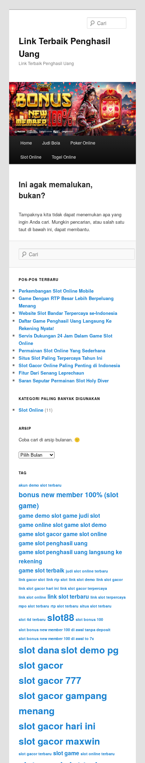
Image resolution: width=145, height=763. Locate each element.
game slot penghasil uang (53, 543)
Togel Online (64, 157)
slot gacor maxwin (59, 740)
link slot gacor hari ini (39, 588)
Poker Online (82, 143)
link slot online (32, 597)
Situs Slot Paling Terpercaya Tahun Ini (60, 357)
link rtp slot (57, 579)
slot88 (60, 617)
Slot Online (31, 157)
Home (26, 143)
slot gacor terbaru (35, 753)
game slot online (85, 534)
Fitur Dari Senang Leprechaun (51, 372)
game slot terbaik (41, 570)
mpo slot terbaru (34, 606)
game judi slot (81, 515)
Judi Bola (51, 143)
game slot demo (85, 525)
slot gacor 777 (50, 680)
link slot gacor (109, 579)
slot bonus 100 (89, 619)
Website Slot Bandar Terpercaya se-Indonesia (68, 313)
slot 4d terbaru (32, 619)
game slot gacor (40, 534)
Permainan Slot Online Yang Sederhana (62, 350)
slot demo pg (90, 649)
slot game (66, 753)
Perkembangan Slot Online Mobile (56, 290)
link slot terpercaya (108, 597)
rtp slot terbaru (64, 606)
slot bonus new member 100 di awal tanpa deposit (65, 629)
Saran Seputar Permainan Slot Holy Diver (64, 380)
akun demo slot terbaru (40, 485)
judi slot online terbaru (87, 571)
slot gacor (41, 664)
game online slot (41, 525)
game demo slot (40, 515)
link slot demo (82, 579)
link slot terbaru (68, 596)
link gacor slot (32, 579)
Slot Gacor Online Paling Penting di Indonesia (69, 365)
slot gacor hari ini (57, 725)
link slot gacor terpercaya (83, 588)
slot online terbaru (98, 753)
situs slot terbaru (96, 606)
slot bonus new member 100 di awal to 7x (56, 638)
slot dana (39, 649)
